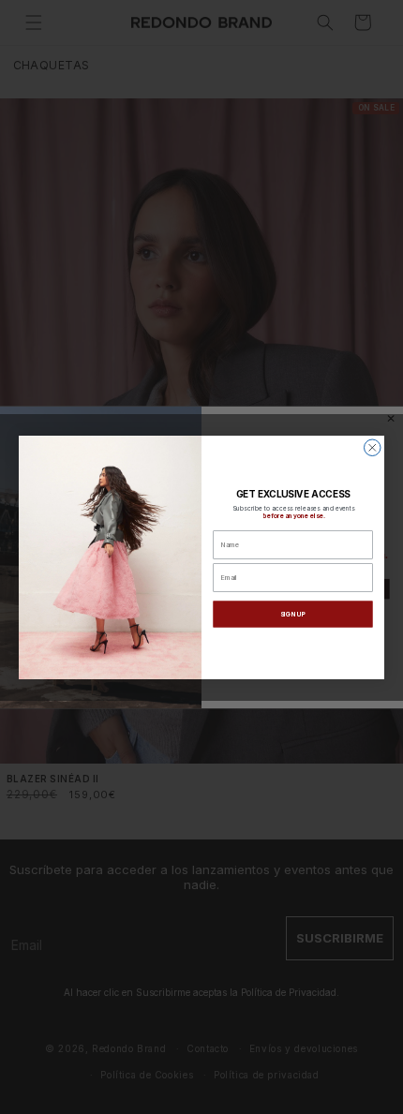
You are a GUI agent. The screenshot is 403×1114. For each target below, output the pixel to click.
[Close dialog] (373, 447)
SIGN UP (293, 613)
